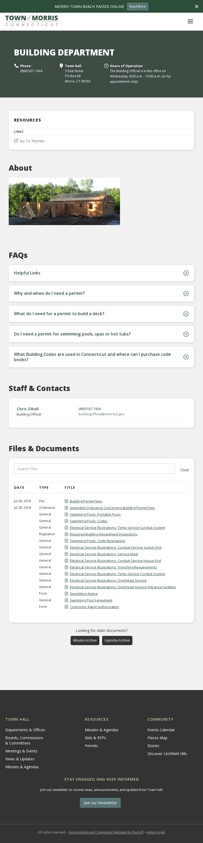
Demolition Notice (84, 593)
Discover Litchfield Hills (167, 753)
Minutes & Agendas (22, 766)
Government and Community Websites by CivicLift (106, 832)
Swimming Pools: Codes (89, 521)
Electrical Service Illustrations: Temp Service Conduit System (117, 527)
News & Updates (19, 758)
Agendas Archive (117, 640)
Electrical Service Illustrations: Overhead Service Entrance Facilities (123, 587)
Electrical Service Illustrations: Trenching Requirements (113, 567)
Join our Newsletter (100, 802)
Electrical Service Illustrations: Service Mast (104, 554)
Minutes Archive (85, 640)
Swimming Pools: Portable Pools (95, 514)
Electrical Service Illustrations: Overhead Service (108, 580)
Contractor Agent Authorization (94, 606)
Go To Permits (32, 140)
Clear (184, 469)
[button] (190, 21)
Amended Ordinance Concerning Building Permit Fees (112, 507)
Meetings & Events (21, 750)
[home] (31, 21)
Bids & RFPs (95, 737)
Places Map (157, 737)
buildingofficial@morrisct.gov (101, 414)
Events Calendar (161, 729)
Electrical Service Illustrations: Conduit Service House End (115, 560)
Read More (138, 6)
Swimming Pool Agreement (91, 600)
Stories (153, 745)
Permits (91, 745)
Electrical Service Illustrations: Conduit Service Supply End (116, 547)
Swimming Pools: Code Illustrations (97, 540)
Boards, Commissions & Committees (24, 740)
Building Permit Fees (86, 501)
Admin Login (155, 832)
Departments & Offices (25, 729)
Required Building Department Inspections (103, 534)
